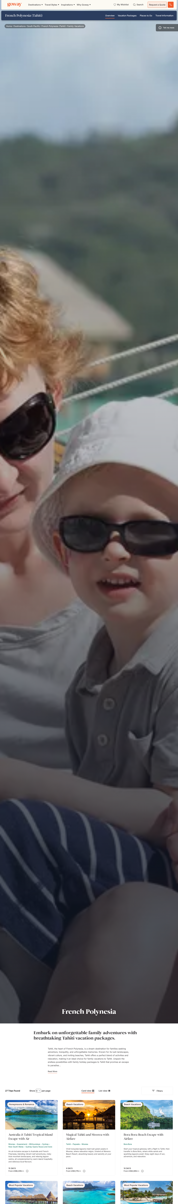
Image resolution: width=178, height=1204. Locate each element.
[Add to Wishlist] (54, 1104)
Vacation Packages (127, 16)
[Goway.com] (14, 5)
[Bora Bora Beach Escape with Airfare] (146, 1138)
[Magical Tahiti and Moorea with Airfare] (89, 1138)
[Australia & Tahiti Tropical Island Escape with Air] (31, 1138)
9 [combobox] (36, 1091)
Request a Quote (157, 4)
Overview (110, 16)
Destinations (20, 26)
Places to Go (146, 16)
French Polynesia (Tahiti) (54, 26)
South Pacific (33, 26)
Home (9, 26)
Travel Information (164, 16)
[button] (167, 27)
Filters (160, 1091)
